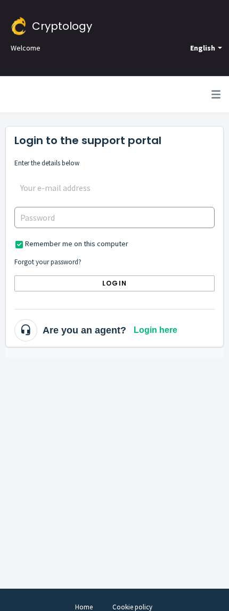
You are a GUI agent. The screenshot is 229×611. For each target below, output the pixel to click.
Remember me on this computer (76, 243)
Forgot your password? (47, 261)
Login (114, 283)
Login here (155, 329)
